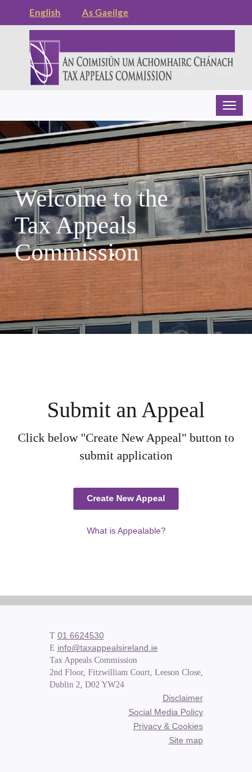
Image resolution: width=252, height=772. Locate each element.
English (45, 12)
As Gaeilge (105, 12)
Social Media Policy (165, 712)
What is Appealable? (126, 530)
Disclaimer (183, 698)
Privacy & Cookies (168, 726)
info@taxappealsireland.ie (107, 648)
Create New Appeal (126, 498)
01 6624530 (80, 635)
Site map (186, 740)
